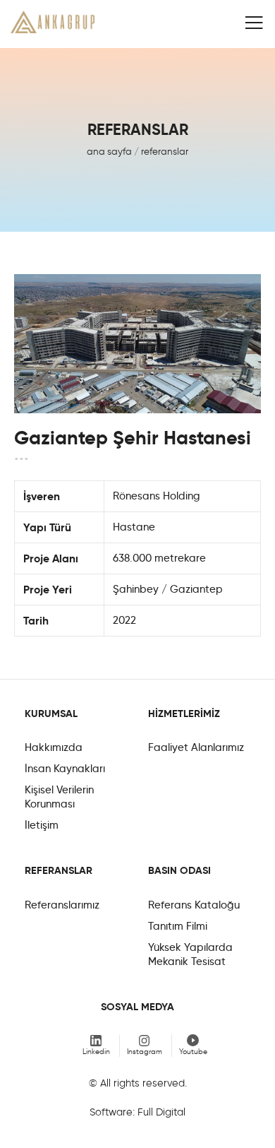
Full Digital (161, 1112)
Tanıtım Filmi (177, 926)
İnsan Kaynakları (65, 768)
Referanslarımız (62, 905)
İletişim (42, 825)
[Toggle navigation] (253, 22)
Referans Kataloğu (194, 905)
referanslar (164, 151)
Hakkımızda (53, 747)
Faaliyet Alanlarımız (196, 747)
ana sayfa (109, 151)
